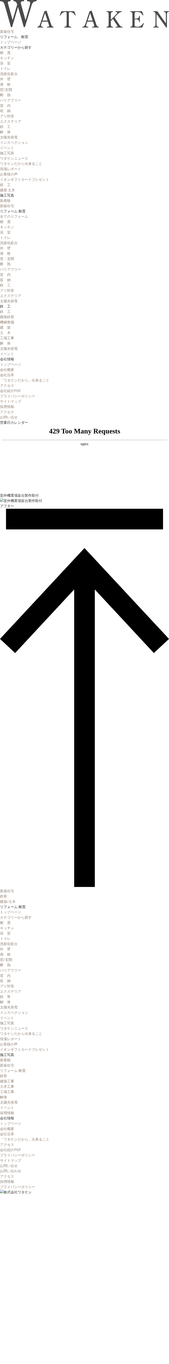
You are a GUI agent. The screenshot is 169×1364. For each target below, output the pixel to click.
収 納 (5, 111)
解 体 (5, 132)
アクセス (7, 385)
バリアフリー (10, 100)
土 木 (5, 333)
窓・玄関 (7, 259)
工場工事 (7, 338)
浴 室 (5, 63)
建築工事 (7, 1081)
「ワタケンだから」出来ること (24, 380)
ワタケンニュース (14, 158)
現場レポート (10, 169)
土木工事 (7, 1086)
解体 (3, 1097)
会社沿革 (7, 375)
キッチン (7, 58)
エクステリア (10, 121)
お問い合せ (9, 1166)
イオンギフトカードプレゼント (24, 179)
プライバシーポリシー (17, 396)
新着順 (5, 201)
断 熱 (5, 95)
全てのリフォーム (14, 216)
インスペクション (14, 142)
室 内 (5, 105)
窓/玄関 (6, 90)
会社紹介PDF (10, 391)
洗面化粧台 (9, 74)
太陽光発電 (9, 137)
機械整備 (7, 322)
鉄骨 (3, 896)
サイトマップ (10, 401)
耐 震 (5, 53)
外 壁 (5, 79)
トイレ (5, 68)
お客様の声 (9, 174)
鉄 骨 (5, 997)
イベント (7, 148)
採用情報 (7, 1113)
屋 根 (5, 84)
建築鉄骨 (7, 317)
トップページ (10, 42)
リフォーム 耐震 (13, 1071)
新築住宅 (7, 206)
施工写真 (7, 153)
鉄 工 (5, 127)
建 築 (5, 327)
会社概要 (7, 370)
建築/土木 (8, 902)
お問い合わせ (10, 1171)
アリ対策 (7, 116)
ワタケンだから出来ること (21, 164)
